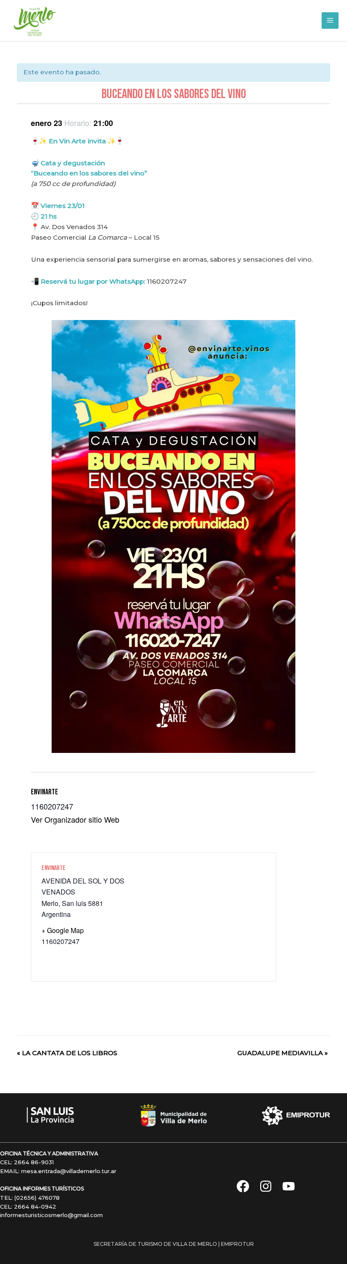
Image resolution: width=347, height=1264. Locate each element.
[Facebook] (243, 1186)
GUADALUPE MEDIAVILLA (282, 1053)
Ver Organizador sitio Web (75, 819)
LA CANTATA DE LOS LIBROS (67, 1053)
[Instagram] (265, 1186)
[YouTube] (288, 1186)
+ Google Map (62, 930)
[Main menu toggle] (330, 20)
